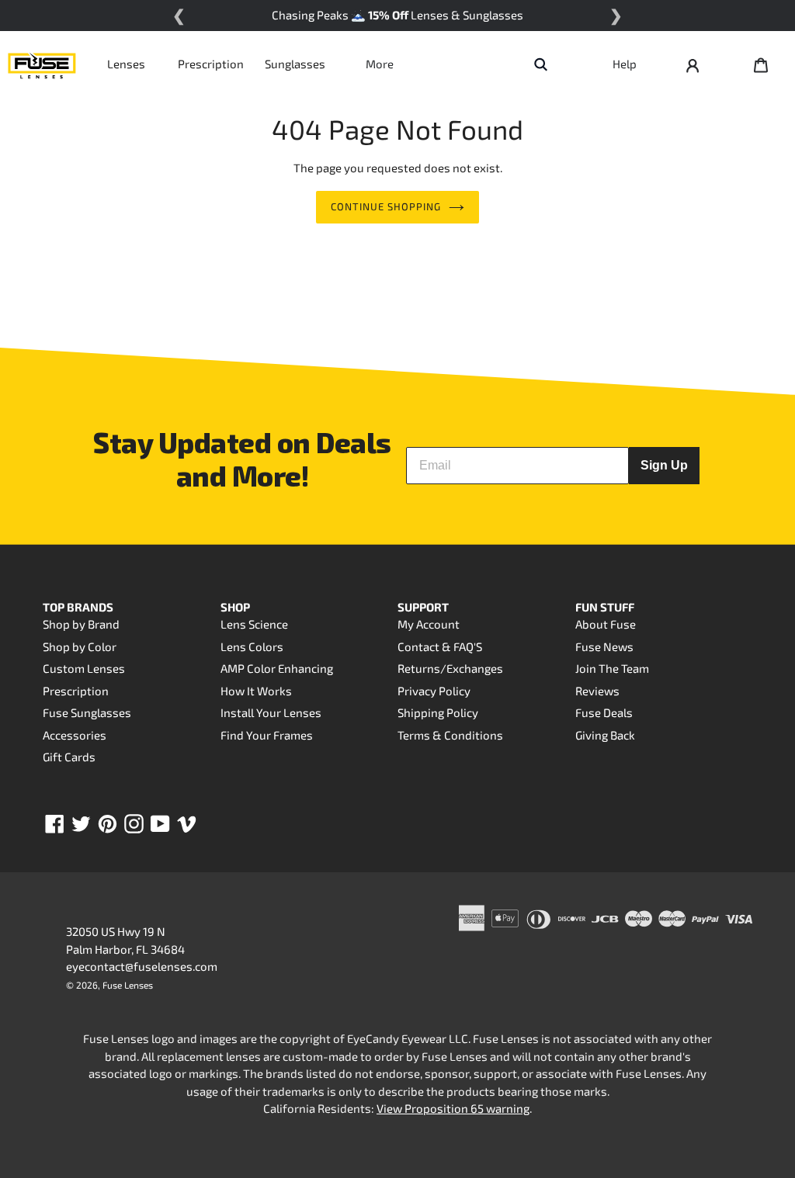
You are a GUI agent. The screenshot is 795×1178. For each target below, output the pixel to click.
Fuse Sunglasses (87, 712)
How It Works (256, 691)
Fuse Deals (604, 712)
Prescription (211, 64)
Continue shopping (386, 206)
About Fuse (605, 624)
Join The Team (612, 668)
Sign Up (664, 465)
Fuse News (604, 646)
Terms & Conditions (450, 735)
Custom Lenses (84, 668)
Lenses (126, 64)
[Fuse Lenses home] (42, 64)
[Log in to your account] (692, 64)
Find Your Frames (266, 735)
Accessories (74, 735)
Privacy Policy (434, 691)
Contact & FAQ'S (440, 646)
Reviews (597, 691)
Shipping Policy (438, 712)
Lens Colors (251, 646)
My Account (429, 624)
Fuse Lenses (127, 984)
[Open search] (540, 63)
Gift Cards (69, 757)
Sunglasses (295, 64)
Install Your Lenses (270, 712)
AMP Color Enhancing (276, 668)
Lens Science (254, 624)
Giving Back (605, 735)
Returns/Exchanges (450, 668)
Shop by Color (79, 646)
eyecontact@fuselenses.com (141, 966)
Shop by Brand (81, 624)
